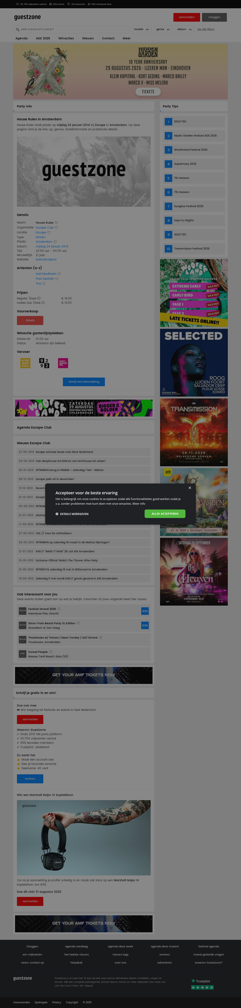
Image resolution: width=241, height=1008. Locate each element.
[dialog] (120, 504)
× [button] (189, 487)
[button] (72, 513)
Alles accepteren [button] (165, 513)
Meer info (139, 503)
